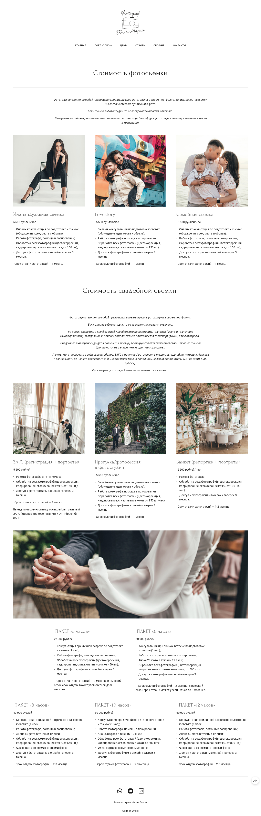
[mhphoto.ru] (130, 22)
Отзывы (140, 45)
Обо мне (159, 45)
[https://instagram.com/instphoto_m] (141, 791)
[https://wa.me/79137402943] (119, 791)
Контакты (179, 45)
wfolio (135, 810)
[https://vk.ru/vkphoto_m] (130, 791)
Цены (123, 45)
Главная (80, 45)
